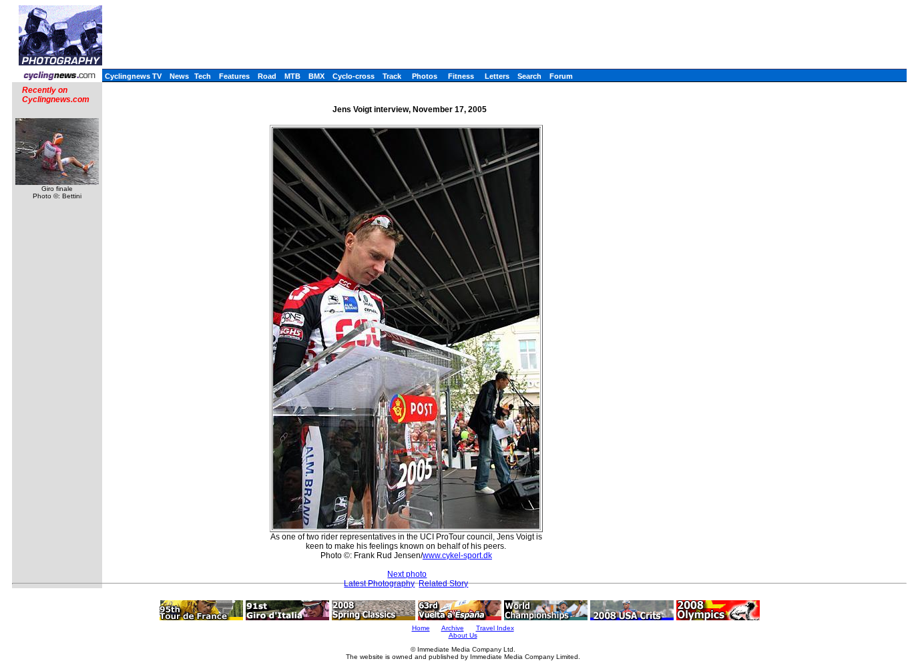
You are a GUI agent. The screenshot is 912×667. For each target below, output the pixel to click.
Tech (202, 76)
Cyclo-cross (353, 76)
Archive (452, 628)
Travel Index (495, 628)
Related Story (443, 583)
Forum (561, 76)
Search (529, 76)
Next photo (407, 574)
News (179, 76)
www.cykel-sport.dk (457, 555)
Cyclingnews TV (133, 76)
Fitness (461, 76)
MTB (292, 76)
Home (421, 628)
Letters (497, 76)
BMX (316, 76)
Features (234, 76)
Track (392, 76)
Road (267, 76)
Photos (424, 76)
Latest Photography (379, 583)
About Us (463, 635)
